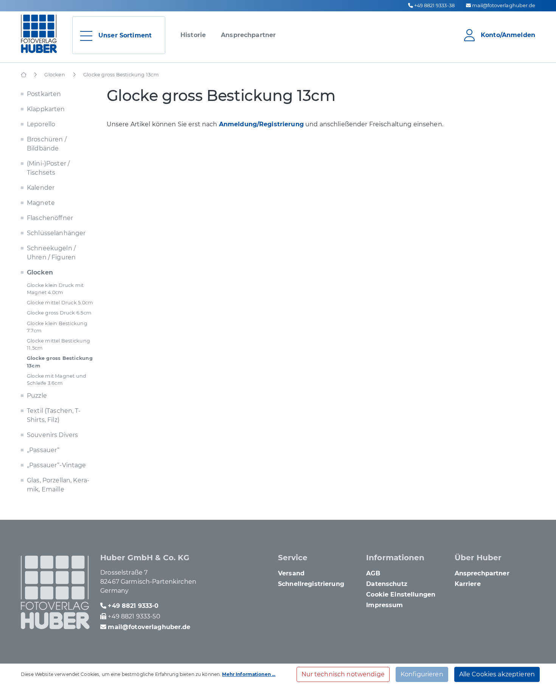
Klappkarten (46, 109)
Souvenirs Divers (52, 435)
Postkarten (44, 94)
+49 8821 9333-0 (133, 605)
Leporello (41, 124)
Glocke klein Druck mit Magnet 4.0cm (55, 288)
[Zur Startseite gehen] (39, 33)
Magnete (41, 202)
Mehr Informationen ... (248, 674)
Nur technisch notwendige (343, 674)
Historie (193, 35)
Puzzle (37, 395)
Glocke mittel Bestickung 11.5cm (58, 344)
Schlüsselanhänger (56, 233)
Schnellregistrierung (311, 583)
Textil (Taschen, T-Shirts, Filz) (54, 415)
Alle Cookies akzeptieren (497, 674)
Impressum (384, 605)
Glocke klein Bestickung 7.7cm (57, 327)
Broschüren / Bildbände (47, 144)
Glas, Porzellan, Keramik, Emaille (58, 485)
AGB (373, 573)
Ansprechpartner (248, 35)
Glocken (40, 272)
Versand (291, 573)
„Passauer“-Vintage (56, 465)
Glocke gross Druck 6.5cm (59, 313)
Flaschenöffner (50, 218)
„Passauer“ (43, 450)
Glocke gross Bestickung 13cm (60, 361)
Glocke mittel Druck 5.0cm (60, 302)
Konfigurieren (422, 674)
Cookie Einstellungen (400, 594)
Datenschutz (386, 583)
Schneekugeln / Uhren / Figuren (51, 253)
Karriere (468, 583)
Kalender (40, 187)
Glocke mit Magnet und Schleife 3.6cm (56, 379)
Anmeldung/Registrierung (261, 124)
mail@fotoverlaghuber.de (503, 5)
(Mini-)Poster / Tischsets (48, 168)
